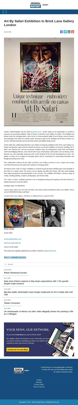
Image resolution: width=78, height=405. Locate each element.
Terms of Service (39, 387)
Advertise (39, 382)
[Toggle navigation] (4, 11)
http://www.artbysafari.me (12, 243)
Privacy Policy (39, 384)
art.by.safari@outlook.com (12, 239)
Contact (39, 380)
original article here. (50, 251)
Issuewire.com (36, 132)
